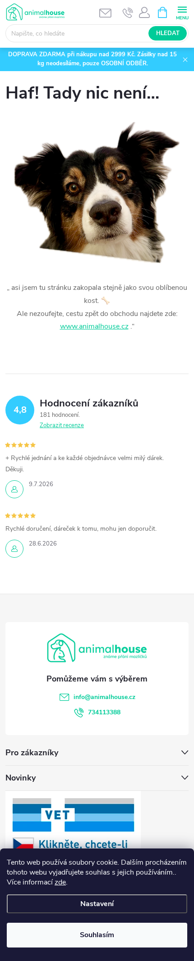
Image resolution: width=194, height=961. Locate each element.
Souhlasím (97, 935)
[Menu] (182, 12)
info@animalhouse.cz (104, 697)
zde (60, 882)
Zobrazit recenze (62, 425)
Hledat (168, 33)
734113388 (104, 712)
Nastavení (97, 904)
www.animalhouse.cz (94, 326)
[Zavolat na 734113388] (128, 12)
